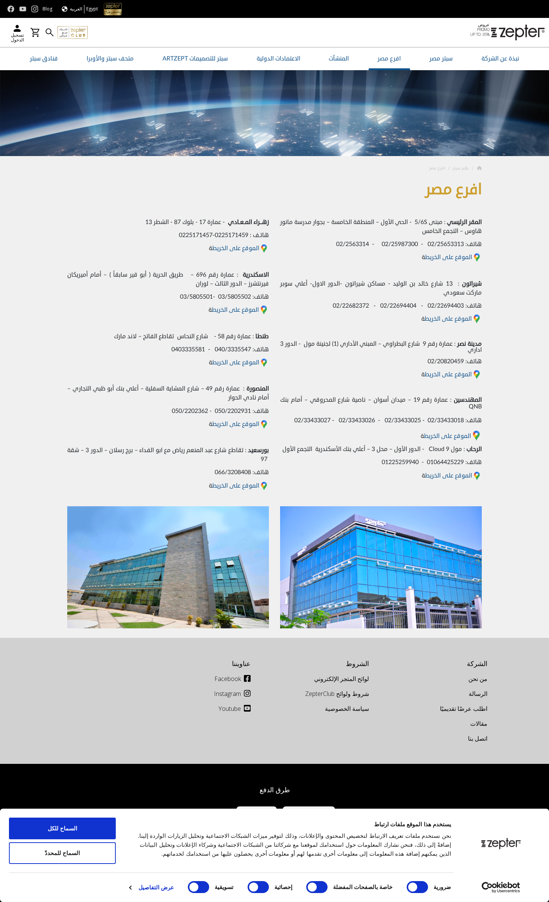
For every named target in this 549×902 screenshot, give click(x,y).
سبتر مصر (441, 59)
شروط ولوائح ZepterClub (337, 694)
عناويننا (241, 663)
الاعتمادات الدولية (278, 59)
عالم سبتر (460, 168)
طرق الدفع (275, 789)
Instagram (227, 694)
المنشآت (339, 59)
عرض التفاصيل (156, 887)
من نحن (477, 679)
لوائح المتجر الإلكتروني (341, 679)
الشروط (357, 663)
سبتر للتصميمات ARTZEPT (195, 59)
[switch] (318, 887)
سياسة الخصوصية (347, 709)
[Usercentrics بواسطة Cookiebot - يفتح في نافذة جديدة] (501, 887)
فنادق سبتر (44, 59)
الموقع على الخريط (448, 257)
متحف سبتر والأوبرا (110, 59)
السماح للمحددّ (62, 853)
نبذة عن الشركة (500, 59)
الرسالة (478, 694)
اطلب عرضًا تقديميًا (463, 709)
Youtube (229, 709)
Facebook (227, 679)
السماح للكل (62, 828)
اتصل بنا (477, 738)
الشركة (477, 663)
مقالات (478, 723)
